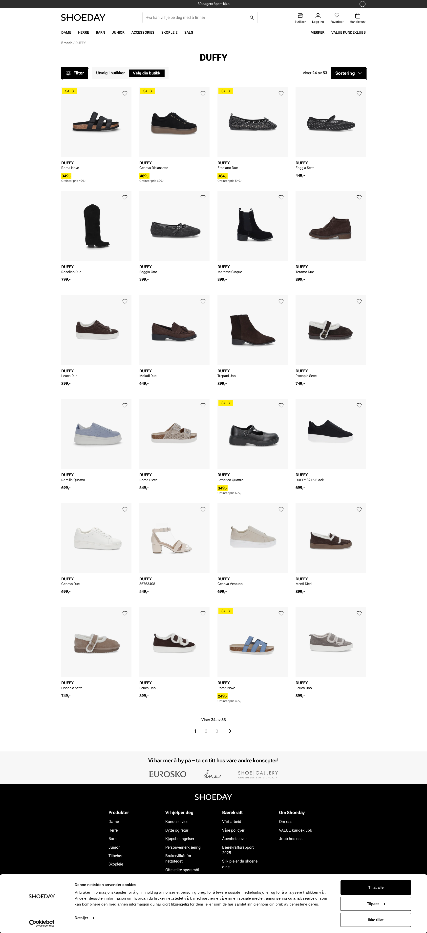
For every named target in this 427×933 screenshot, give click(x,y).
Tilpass (373, 904)
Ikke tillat (376, 920)
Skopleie (169, 32)
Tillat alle (376, 887)
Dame (66, 32)
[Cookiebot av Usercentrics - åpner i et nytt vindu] (42, 923)
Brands (66, 43)
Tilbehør (115, 855)
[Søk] (252, 17)
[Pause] (362, 4)
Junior (118, 32)
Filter (78, 72)
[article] (96, 130)
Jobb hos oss (290, 839)
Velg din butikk (146, 73)
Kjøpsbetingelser (179, 839)
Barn (100, 32)
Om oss (285, 821)
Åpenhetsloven (235, 839)
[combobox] (196, 17)
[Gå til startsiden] (83, 17)
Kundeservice (176, 821)
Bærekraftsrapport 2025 (238, 850)
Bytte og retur (176, 830)
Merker (317, 32)
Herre (83, 32)
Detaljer (81, 918)
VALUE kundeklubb (348, 32)
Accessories (142, 32)
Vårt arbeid (231, 821)
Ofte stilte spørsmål (182, 869)
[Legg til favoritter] (124, 93)
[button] (348, 73)
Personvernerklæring (183, 847)
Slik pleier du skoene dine (239, 864)
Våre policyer (233, 830)
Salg (188, 32)
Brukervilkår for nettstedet (178, 858)
